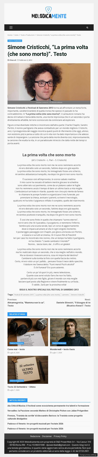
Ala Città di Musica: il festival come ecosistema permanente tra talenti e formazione (48, 406)
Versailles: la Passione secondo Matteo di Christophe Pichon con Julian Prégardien (48, 411)
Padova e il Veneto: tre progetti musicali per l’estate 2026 (35, 424)
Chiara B (12, 60)
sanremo (65, 295)
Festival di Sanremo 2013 (24, 295)
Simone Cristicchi (77, 295)
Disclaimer (47, 436)
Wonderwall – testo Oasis (70, 332)
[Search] (87, 27)
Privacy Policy (60, 436)
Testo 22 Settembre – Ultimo (28, 370)
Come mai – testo (28, 332)
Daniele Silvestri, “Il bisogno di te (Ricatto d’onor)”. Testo (73, 302)
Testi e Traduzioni (14, 41)
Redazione (35, 436)
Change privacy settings (87, 455)
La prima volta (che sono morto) (48, 295)
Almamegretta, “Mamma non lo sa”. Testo (26, 302)
